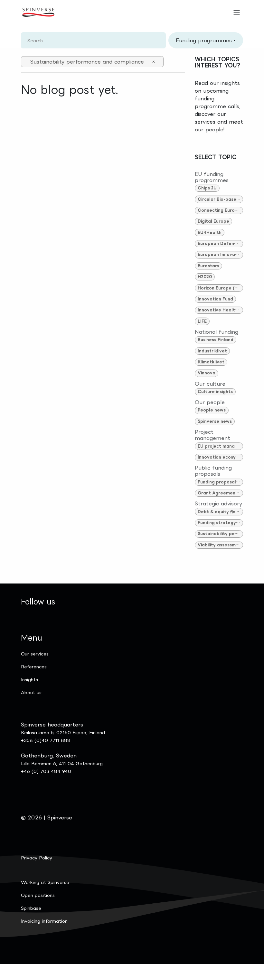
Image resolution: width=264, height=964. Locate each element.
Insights (29, 679)
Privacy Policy (36, 857)
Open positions (38, 895)
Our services (35, 653)
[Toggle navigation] (236, 12)
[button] (205, 40)
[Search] (156, 40)
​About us (31, 692)
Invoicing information (44, 920)
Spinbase (31, 908)
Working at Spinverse (45, 882)
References (34, 666)
